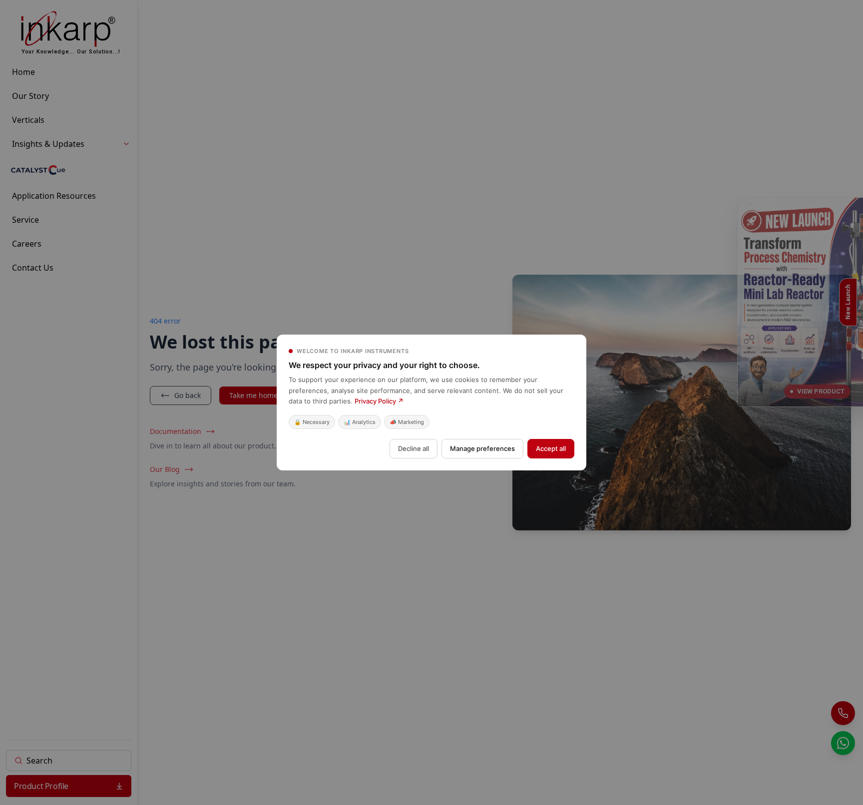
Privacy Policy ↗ (379, 401)
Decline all (413, 448)
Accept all (551, 448)
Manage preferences (482, 448)
